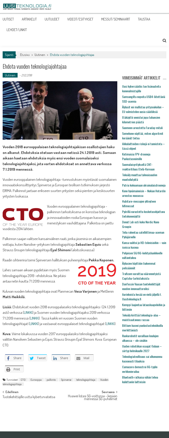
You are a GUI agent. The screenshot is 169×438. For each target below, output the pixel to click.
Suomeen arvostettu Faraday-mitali (142, 127)
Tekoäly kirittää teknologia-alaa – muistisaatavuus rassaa (141, 317)
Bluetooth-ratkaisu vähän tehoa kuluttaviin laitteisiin (140, 379)
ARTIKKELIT (29, 19)
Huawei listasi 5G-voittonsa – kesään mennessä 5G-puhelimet (92, 398)
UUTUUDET (52, 19)
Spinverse (66, 379)
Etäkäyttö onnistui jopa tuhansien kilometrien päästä (141, 119)
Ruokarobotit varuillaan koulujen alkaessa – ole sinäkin (140, 338)
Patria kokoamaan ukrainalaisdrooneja (143, 185)
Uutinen (40, 55)
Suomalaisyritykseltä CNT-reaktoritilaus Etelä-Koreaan (138, 166)
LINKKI (28, 312)
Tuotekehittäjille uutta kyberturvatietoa (29, 397)
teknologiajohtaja (85, 379)
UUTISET (8, 19)
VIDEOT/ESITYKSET (80, 19)
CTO (23, 379)
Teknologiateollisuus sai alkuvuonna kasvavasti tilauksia (142, 358)
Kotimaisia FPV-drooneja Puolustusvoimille (136, 156)
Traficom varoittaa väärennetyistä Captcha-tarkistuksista (141, 276)
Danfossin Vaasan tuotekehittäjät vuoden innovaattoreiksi (141, 286)
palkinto (51, 379)
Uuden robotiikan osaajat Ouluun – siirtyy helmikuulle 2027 (142, 348)
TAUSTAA (144, 19)
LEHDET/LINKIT (17, 30)
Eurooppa (36, 379)
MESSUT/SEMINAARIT (115, 19)
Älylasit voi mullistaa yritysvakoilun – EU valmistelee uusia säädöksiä (143, 109)
